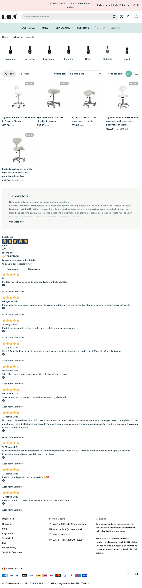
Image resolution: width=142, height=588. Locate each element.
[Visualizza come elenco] (136, 73)
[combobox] (69, 16)
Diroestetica (16, 583)
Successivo (34, 269)
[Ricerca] (114, 16)
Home (5, 37)
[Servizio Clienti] (121, 16)
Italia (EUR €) (119, 5)
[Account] (128, 16)
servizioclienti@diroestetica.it (68, 529)
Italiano (100, 5)
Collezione (17, 37)
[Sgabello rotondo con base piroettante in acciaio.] (53, 97)
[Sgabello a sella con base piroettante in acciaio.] (88, 97)
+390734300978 (61, 534)
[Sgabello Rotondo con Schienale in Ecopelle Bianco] (19, 97)
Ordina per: (60, 73)
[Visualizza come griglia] (128, 73)
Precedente (13, 269)
